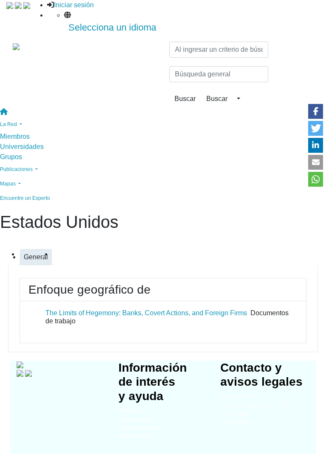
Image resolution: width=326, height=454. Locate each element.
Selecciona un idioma (112, 27)
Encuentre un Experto (25, 198)
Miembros (15, 136)
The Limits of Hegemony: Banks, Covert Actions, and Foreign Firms (146, 313)
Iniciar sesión (74, 4)
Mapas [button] (8, 184)
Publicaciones (135, 436)
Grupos (11, 156)
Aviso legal (233, 413)
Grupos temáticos (140, 427)
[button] (315, 111)
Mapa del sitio (237, 396)
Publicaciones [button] (17, 169)
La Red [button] (9, 124)
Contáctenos (235, 422)
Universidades (22, 146)
